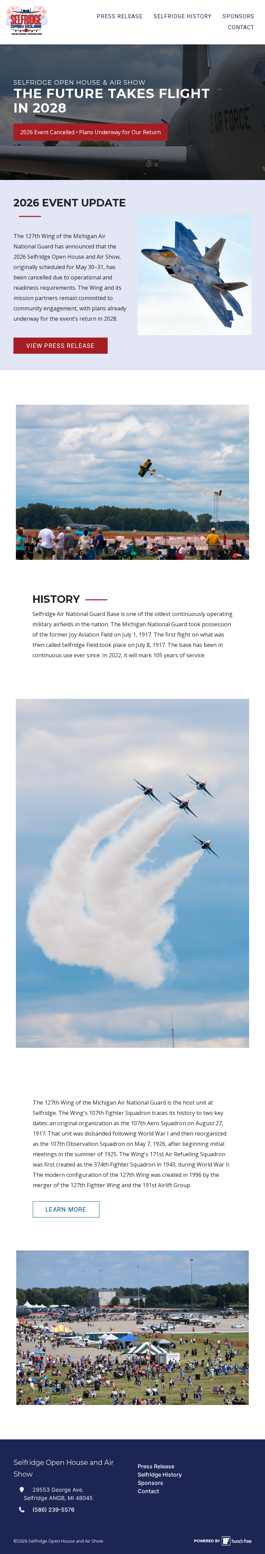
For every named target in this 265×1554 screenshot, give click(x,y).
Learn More (66, 1209)
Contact (241, 27)
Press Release (120, 16)
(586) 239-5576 (53, 1509)
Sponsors (238, 16)
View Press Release (60, 345)
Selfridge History (183, 16)
